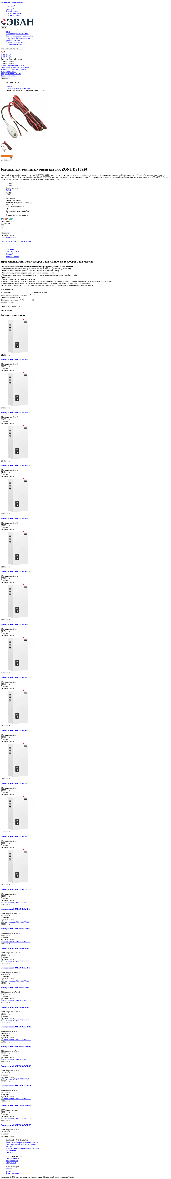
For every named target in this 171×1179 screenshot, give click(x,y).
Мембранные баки (13, 40)
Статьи (8, 1171)
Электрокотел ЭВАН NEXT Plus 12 (15, 624)
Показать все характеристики (17, 215)
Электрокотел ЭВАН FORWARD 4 (15, 929)
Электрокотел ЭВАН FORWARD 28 (16, 1125)
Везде (8, 32)
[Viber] (7, 219)
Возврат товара (12, 1161)
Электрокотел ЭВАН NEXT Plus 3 (15, 359)
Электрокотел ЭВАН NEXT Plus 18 (15, 730)
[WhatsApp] (10, 219)
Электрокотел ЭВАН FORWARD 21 (16, 1086)
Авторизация (15, 13)
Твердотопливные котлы (15, 42)
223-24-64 (7, 55)
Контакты (5, 2)
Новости (9, 1169)
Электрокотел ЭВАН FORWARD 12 (16, 1027)
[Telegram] (12, 219)
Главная (9, 86)
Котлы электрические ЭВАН (17, 34)
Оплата (20, 2)
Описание (10, 249)
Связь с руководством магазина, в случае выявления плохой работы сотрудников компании (22, 1144)
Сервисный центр (13, 1159)
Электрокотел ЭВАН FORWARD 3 (15, 909)
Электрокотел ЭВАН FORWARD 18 (16, 1066)
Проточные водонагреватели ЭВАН (20, 36)
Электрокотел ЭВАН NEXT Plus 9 (15, 571)
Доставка (13, 2)
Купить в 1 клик (7, 370)
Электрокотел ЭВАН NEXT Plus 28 (15, 889)
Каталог (7, 63)
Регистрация (15, 15)
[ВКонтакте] (2, 219)
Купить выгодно (12, 1173)
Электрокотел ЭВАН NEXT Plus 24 (15, 836)
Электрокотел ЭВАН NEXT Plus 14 (15, 677)
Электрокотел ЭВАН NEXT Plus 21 (15, 783)
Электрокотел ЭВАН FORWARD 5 (15, 948)
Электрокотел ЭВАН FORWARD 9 (15, 1007)
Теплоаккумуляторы (14, 44)
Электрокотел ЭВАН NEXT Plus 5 (15, 412)
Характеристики (12, 251)
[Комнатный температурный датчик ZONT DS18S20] (24, 139)
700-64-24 (7, 57)
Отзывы (9, 254)
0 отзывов (9, 185)
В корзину (5, 233)
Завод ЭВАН (11, 1163)
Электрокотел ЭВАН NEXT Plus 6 (15, 465)
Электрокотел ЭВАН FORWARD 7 (15, 988)
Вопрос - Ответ (12, 257)
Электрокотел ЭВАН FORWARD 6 (15, 968)
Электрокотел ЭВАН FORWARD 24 (16, 1105)
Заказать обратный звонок (11, 59)
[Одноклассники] (4, 219)
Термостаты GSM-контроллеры (18, 38)
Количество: (6, 223)
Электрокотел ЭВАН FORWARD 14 (16, 1047)
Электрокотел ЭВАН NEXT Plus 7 (15, 518)
